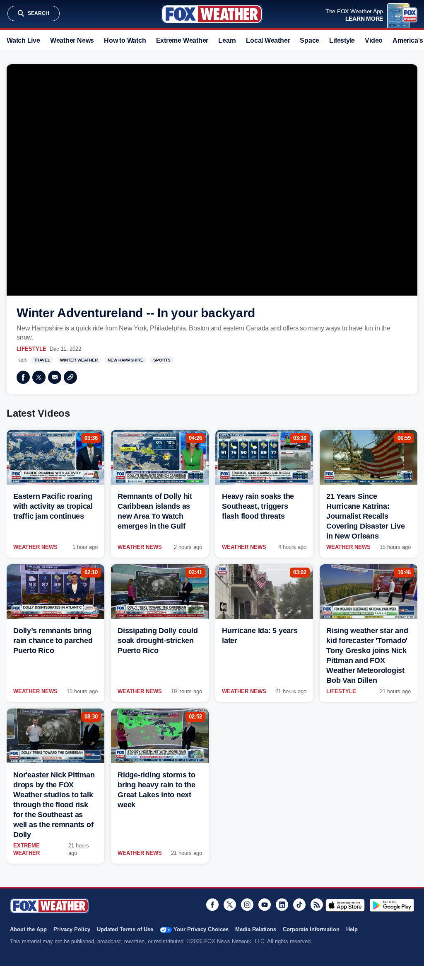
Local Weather (268, 40)
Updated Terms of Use (125, 929)
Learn (227, 40)
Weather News (72, 40)
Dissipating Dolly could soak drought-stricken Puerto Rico (158, 640)
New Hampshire (125, 360)
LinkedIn (282, 904)
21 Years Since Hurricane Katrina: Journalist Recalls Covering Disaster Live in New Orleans (365, 516)
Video (374, 40)
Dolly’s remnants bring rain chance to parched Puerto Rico (53, 640)
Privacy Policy (71, 929)
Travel (42, 360)
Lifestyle (342, 40)
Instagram (247, 904)
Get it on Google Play (392, 905)
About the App (28, 929)
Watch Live (23, 40)
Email (54, 377)
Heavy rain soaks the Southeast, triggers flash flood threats (258, 506)
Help (352, 929)
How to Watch (125, 40)
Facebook (23, 377)
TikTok (299, 904)
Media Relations (255, 929)
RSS (317, 904)
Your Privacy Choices (201, 929)
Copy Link (70, 377)
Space (309, 40)
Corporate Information (311, 929)
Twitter (39, 377)
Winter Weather (79, 360)
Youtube (264, 904)
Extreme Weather (182, 40)
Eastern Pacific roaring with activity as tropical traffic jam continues (53, 506)
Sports (162, 360)
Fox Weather (212, 14)
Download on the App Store (345, 905)
